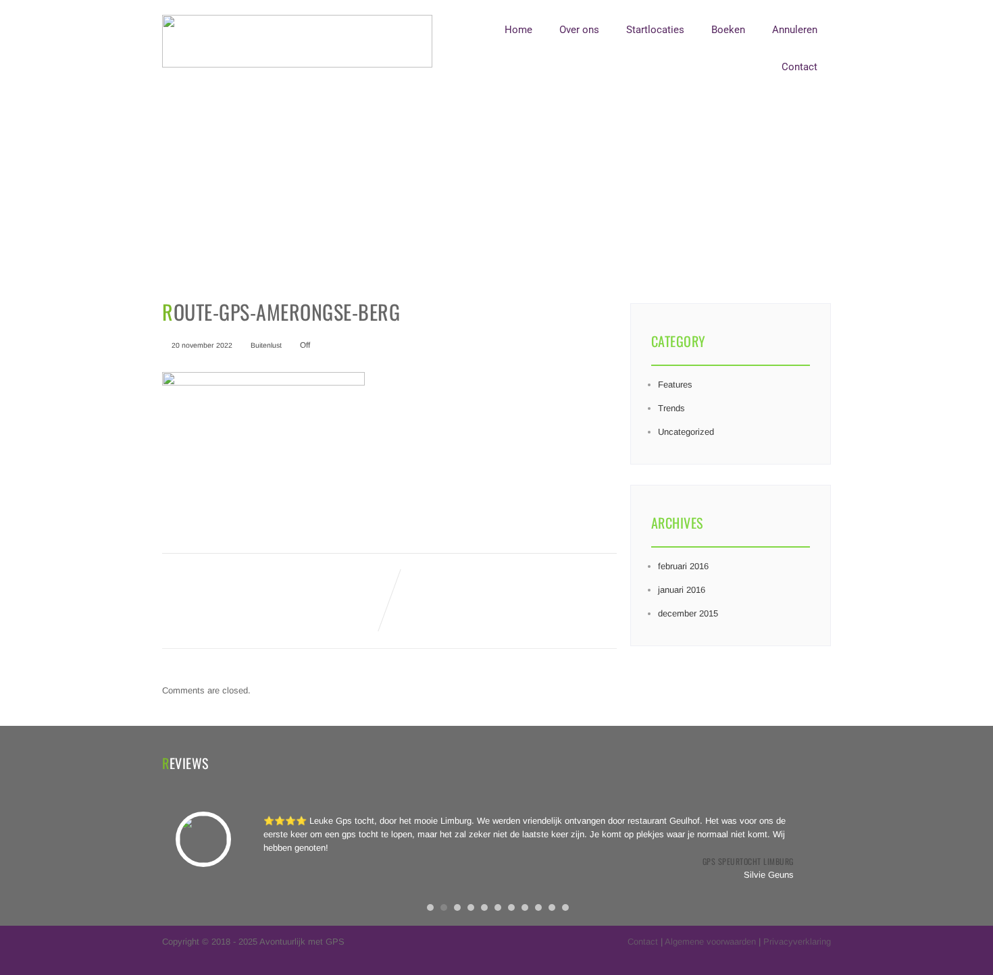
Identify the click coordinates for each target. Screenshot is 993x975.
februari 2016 (683, 566)
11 (565, 907)
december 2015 (688, 613)
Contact (799, 67)
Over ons (579, 30)
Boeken (728, 30)
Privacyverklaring (797, 942)
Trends (671, 408)
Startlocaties (655, 30)
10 (552, 907)
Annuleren (794, 30)
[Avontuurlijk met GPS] (297, 64)
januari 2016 (681, 590)
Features (675, 384)
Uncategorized (686, 432)
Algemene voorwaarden (710, 942)
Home (518, 30)
